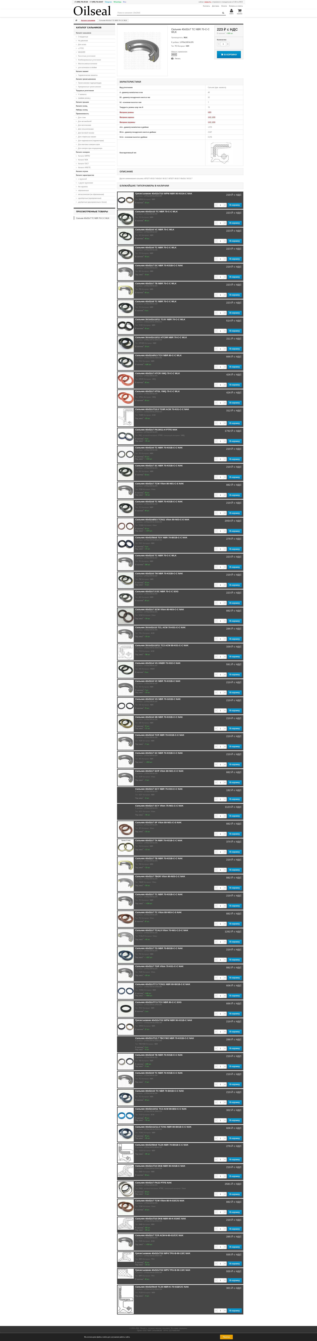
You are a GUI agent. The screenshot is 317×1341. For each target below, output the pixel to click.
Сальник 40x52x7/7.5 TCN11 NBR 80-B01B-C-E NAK (162, 984)
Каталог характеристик (85, 175)
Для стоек (82, 117)
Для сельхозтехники (85, 129)
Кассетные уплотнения (86, 56)
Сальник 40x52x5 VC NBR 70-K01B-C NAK (157, 681)
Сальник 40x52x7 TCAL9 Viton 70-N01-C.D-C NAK (161, 930)
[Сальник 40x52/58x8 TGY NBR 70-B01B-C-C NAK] (126, 544)
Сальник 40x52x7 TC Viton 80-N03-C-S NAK (158, 912)
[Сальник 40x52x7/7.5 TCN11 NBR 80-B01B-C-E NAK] (126, 991)
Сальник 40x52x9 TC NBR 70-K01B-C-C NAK (159, 1073)
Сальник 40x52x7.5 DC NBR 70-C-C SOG (156, 591)
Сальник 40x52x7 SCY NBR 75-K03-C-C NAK (159, 789)
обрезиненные (83, 190)
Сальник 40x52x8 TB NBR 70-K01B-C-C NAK (159, 1055)
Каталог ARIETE (84, 167)
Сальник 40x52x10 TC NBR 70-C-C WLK (156, 211)
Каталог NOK (83, 160)
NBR (209, 112)
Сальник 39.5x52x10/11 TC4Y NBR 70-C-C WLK (160, 319)
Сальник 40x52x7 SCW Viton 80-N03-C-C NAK (159, 609)
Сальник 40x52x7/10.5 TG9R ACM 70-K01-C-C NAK (162, 409)
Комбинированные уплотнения (89, 60)
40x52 (174, 54)
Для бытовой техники (86, 133)
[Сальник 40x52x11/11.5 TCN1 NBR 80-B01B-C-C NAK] (126, 1133)
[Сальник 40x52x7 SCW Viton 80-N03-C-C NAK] (126, 616)
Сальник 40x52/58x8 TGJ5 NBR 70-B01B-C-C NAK (161, 1145)
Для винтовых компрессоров (89, 144)
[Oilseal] (92, 10)
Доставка (215, 6)
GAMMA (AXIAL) (84, 98)
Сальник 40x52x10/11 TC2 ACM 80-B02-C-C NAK (161, 1109)
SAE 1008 (211, 117)
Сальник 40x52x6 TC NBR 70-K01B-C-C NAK (159, 447)
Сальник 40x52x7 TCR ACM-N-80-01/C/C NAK (159, 1235)
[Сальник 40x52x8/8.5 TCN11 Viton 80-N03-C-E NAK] (126, 526)
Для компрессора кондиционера (90, 148)
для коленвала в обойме (87, 67)
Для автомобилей (84, 121)
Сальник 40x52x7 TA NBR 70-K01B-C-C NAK (158, 840)
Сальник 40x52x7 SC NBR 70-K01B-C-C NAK (159, 465)
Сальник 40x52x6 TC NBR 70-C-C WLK (155, 247)
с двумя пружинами (85, 183)
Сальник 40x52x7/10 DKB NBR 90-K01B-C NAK (160, 1166)
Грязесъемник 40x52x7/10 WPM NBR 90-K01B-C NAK (163, 1020)
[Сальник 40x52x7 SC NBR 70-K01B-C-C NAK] (126, 472)
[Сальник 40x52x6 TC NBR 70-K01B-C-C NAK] (126, 454)
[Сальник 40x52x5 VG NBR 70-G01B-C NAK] (126, 706)
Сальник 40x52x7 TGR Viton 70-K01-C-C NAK (159, 966)
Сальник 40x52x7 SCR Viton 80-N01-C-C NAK (159, 771)
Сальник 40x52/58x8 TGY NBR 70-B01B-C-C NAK (161, 537)
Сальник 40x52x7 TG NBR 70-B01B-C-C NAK (159, 948)
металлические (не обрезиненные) (91, 194)
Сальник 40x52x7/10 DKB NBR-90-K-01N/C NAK (160, 1218)
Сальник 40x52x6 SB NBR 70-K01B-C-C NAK (159, 717)
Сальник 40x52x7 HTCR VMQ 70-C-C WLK (157, 373)
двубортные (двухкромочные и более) (92, 202)
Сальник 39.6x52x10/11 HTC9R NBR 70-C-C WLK (161, 337)
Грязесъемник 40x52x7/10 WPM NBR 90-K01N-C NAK (163, 193)
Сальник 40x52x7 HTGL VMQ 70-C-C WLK (157, 391)
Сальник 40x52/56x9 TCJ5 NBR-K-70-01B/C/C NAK (162, 1287)
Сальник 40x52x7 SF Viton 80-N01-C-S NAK (158, 822)
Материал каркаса (127, 117)
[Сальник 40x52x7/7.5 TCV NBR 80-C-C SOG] (126, 1009)
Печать (178, 59)
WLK (185, 37)
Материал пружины (127, 122)
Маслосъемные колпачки (87, 64)
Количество (221, 40)
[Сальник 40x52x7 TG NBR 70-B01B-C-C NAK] (126, 955)
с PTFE (81, 48)
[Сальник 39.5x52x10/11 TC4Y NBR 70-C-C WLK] (126, 326)
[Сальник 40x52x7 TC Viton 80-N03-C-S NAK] (126, 919)
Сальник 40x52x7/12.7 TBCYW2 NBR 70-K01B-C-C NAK (164, 1038)
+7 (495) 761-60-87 (96, 2)
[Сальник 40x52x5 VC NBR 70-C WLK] (126, 236)
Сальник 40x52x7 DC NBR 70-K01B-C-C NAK (159, 265)
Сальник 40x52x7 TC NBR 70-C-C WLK (92, 218)
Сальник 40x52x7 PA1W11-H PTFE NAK (156, 429)
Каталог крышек (82, 102)
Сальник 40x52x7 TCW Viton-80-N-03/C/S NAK (159, 1200)
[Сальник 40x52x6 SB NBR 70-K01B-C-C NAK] (126, 724)
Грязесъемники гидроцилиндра (89, 83)
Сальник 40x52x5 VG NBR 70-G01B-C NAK (158, 699)
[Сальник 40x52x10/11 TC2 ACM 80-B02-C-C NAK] (126, 1116)
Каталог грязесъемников (86, 79)
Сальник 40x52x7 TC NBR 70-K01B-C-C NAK (159, 894)
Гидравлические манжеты (87, 75)
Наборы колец (82, 110)
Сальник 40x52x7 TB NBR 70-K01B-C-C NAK (159, 858)
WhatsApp (117, 2)
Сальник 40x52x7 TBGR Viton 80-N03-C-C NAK (160, 876)
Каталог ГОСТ (83, 164)
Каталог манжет (82, 71)
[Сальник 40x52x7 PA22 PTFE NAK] (126, 1189)
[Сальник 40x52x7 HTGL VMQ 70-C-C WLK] (126, 398)
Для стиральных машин (87, 137)
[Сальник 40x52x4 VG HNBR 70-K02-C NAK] (126, 670)
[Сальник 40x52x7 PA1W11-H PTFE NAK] (126, 436)
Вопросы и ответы (236, 6)
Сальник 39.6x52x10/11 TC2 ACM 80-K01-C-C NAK (161, 645)
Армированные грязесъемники (89, 87)
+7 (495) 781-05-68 (81, 2)
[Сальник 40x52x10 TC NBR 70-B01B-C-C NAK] (126, 1098)
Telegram (108, 2)
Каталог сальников (83, 33)
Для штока (82, 44)
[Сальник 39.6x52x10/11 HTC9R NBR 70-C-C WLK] (126, 344)
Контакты (206, 6)
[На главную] (76, 20)
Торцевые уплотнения (85, 91)
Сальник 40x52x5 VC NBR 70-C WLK (154, 229)
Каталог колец (81, 106)
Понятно (226, 1337)
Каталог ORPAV (84, 156)
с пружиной (82, 179)
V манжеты (82, 94)
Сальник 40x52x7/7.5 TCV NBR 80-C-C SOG (158, 1002)
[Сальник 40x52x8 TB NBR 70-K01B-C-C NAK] (126, 1062)
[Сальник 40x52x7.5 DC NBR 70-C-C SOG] (126, 598)
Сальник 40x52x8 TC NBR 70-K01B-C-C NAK (159, 501)
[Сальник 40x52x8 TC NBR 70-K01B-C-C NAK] (126, 508)
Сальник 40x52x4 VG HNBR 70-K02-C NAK (158, 663)
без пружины (83, 187)
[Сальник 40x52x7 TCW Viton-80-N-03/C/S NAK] (126, 1207)
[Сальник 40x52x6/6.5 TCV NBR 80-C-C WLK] (126, 362)
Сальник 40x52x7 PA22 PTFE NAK (153, 1182)
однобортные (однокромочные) (89, 198)
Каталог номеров (83, 152)
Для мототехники (84, 125)
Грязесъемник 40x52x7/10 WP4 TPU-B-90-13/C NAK (162, 1253)
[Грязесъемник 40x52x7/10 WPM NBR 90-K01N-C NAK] (126, 200)
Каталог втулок (82, 171)
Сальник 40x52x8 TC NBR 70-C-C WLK (155, 301)
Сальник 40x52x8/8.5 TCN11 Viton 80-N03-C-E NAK (162, 519)
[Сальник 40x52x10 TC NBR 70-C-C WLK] (126, 218)
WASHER (81, 52)
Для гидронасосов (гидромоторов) (91, 140)
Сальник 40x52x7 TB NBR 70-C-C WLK (155, 283)
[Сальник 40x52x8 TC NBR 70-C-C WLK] (126, 308)
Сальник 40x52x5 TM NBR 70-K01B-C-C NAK (159, 573)
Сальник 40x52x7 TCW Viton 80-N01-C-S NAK (159, 483)
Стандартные (83, 37)
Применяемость (82, 114)
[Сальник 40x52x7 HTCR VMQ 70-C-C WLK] (126, 380)
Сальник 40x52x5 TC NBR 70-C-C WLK (155, 555)
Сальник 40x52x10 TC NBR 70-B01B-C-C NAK (159, 1091)
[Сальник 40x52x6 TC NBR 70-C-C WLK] (126, 254)
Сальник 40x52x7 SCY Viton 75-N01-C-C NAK (159, 805)
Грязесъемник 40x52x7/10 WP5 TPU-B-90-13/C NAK (162, 1270)
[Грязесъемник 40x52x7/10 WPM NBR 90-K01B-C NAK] (126, 1027)
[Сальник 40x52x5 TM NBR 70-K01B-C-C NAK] (126, 580)
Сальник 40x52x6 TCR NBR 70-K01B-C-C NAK (159, 735)
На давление (83, 41)
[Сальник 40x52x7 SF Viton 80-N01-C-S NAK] (126, 829)
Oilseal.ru (143, 1328)
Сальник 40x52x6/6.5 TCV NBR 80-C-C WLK (158, 355)
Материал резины (127, 112)
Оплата (224, 6)
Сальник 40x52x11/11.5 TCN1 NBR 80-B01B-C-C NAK (163, 1127)
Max (124, 2)
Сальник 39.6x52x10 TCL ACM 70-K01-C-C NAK (160, 627)
